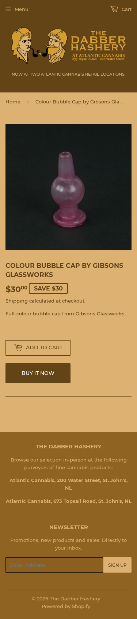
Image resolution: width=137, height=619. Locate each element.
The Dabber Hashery (75, 598)
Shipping (16, 301)
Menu (21, 9)
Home (12, 102)
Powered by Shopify (66, 606)
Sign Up (117, 565)
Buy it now (38, 373)
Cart (126, 9)
